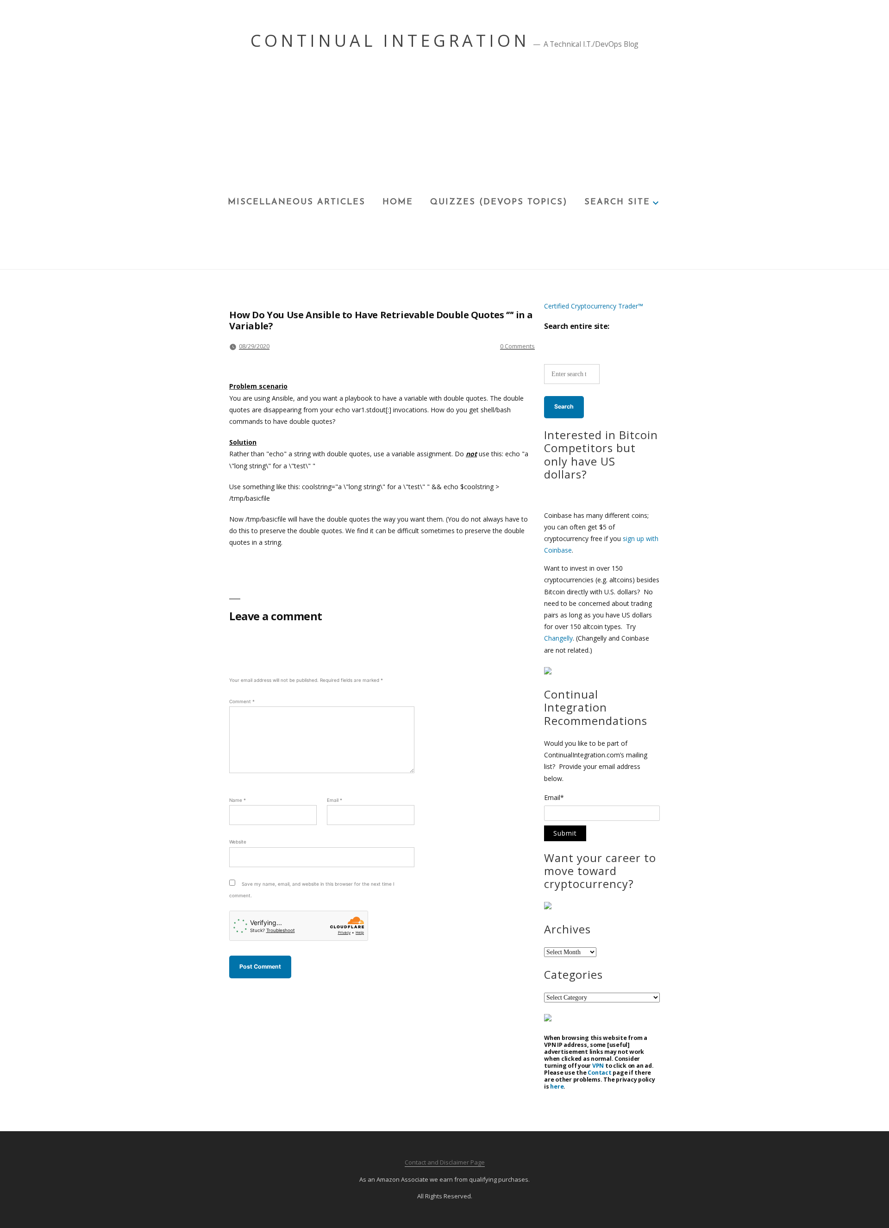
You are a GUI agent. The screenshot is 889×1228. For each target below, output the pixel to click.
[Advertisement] (444, 125)
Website (237, 841)
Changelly (558, 638)
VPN (598, 1066)
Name (237, 800)
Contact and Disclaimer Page (445, 1162)
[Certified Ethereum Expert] (547, 1018)
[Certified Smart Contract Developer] (547, 906)
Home (397, 202)
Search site (617, 202)
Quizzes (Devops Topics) (498, 202)
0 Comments (517, 346)
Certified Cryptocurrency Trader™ (593, 306)
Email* (554, 798)
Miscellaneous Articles (296, 202)
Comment (242, 701)
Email (334, 800)
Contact (599, 1073)
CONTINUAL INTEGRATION (390, 40)
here (556, 1086)
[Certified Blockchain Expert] (547, 672)
